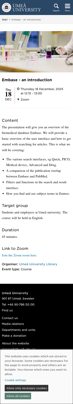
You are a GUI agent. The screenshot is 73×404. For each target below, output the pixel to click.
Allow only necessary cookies (26, 388)
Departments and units (18, 329)
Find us (7, 310)
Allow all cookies (18, 396)
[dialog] (36, 376)
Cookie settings (15, 380)
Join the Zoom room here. (19, 255)
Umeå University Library (38, 264)
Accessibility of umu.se (18, 349)
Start (4, 19)
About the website (15, 343)
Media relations (13, 323)
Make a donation (14, 335)
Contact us (10, 318)
